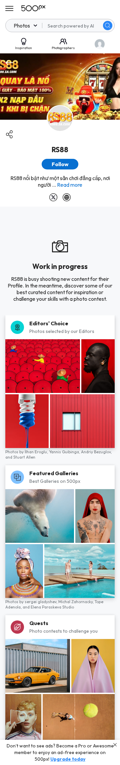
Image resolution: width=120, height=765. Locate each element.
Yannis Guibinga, (65, 451)
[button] (107, 25)
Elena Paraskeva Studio (52, 607)
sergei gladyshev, (41, 601)
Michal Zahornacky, (76, 601)
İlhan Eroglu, (37, 451)
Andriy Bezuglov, (96, 451)
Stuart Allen (24, 457)
